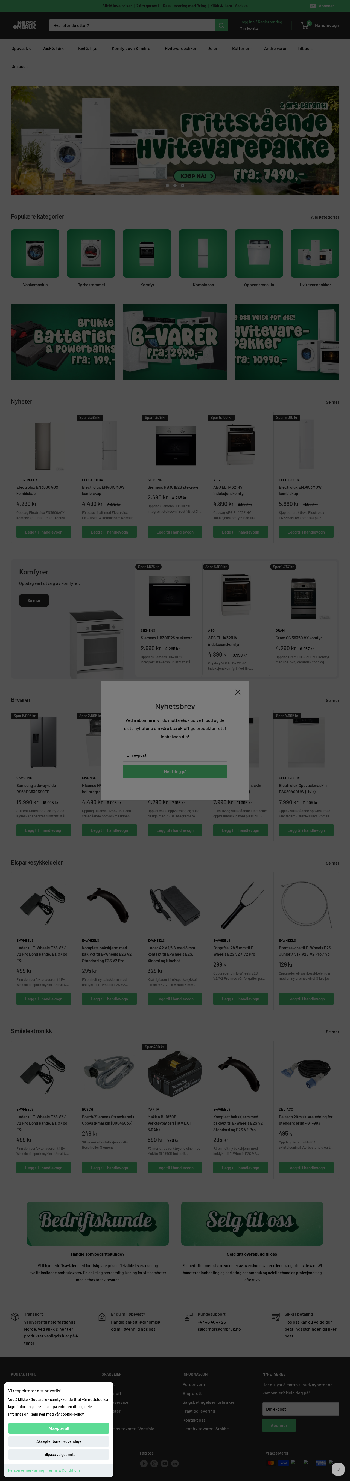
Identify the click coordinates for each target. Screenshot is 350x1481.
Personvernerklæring (26, 1470)
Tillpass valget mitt (59, 1454)
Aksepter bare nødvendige (58, 1441)
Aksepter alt (59, 1428)
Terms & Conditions (64, 1470)
